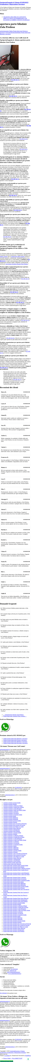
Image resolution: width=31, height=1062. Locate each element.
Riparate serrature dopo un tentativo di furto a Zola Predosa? (15, 625)
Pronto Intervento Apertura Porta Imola (13, 882)
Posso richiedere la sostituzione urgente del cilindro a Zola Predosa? (15, 689)
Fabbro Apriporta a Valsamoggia (11, 859)
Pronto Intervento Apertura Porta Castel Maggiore (16, 873)
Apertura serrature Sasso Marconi (12, 828)
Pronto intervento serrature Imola (11, 916)
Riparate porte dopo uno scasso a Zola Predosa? (14, 694)
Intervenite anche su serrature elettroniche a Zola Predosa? (14, 683)
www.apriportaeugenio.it (14, 973)
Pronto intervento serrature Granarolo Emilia (14, 915)
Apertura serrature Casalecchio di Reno (13, 807)
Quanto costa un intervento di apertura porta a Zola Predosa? (15, 658)
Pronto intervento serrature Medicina (12, 918)
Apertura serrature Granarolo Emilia (12, 814)
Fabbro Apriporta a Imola (10, 846)
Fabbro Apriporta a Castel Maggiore (12, 838)
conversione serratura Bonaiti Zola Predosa (16, 264)
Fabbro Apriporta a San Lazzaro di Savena (14, 855)
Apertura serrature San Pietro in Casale (13, 826)
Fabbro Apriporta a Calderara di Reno (13, 835)
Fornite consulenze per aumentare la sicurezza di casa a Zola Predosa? (15, 698)
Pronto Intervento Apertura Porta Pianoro (14, 888)
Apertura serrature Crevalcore (11, 813)
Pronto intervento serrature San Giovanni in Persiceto (17, 923)
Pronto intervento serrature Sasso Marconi (14, 928)
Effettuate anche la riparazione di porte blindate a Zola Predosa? (14, 647)
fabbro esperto (3, 256)
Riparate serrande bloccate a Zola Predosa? (13, 663)
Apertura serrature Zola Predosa (11, 831)
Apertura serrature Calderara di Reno (13, 805)
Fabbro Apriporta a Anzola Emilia (12, 832)
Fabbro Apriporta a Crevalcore (11, 843)
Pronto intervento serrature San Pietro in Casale (15, 926)
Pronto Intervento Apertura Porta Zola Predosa (15, 901)
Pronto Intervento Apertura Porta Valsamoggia (15, 900)
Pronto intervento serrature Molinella (12, 919)
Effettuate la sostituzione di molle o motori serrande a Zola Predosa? (15, 668)
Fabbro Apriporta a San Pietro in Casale (13, 856)
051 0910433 (14, 969)
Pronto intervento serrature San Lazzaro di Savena (16, 925)
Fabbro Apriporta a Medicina (10, 847)
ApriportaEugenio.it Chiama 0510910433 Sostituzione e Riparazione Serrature (14, 3)
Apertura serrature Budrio (10, 804)
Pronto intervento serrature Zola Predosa (13, 931)
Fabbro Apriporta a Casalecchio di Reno (13, 837)
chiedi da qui (13, 970)
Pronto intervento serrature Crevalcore (13, 913)
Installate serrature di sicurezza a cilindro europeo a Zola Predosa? (15, 631)
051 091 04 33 (15, 80)
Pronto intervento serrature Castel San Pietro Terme (16, 910)
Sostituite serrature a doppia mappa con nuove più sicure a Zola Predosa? (14, 637)
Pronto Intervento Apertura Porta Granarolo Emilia (16, 880)
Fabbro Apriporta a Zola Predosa (11, 861)
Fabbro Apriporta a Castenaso (11, 841)
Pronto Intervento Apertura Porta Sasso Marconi (15, 898)
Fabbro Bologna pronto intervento (12, 862)
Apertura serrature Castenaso (10, 811)
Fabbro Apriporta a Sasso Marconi (12, 858)
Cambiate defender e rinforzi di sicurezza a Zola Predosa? (14, 704)
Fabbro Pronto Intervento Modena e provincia (15, 741)
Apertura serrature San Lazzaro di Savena (14, 825)
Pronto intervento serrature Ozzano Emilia (14, 921)
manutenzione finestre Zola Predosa (13, 714)
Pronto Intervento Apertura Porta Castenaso (14, 877)
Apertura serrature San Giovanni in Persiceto (15, 823)
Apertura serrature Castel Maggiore (12, 808)
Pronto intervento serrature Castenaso (13, 912)
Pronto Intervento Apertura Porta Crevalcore (14, 879)
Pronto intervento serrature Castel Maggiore (14, 909)
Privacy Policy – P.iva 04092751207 (12, 1058)
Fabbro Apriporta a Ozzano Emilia (12, 850)
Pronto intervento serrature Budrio (12, 904)
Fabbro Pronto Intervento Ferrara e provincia (15, 740)
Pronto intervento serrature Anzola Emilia (14, 903)
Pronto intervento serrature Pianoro (12, 922)
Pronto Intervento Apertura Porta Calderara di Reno (16, 868)
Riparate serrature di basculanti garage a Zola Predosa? (13, 677)
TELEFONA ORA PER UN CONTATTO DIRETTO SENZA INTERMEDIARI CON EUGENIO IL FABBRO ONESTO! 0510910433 (16, 18)
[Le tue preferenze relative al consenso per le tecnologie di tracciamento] (28, 1059)
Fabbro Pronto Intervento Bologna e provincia (15, 738)
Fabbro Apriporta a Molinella (11, 849)
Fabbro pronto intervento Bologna (12, 864)
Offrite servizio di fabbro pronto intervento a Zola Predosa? (14, 608)
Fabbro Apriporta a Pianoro (10, 852)
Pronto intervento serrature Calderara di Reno (15, 906)
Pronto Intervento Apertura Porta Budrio (13, 867)
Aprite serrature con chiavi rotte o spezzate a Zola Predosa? (14, 710)
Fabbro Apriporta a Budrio (10, 834)
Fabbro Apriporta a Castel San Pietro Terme (14, 840)
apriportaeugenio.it (5, 749)
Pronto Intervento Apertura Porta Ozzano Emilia (15, 886)
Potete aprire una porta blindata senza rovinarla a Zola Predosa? (14, 620)
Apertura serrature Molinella (10, 819)
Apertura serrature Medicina (10, 817)
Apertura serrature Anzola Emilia (12, 802)
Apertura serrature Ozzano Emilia (12, 820)
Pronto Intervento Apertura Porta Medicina (14, 883)
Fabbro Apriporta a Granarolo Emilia (13, 844)
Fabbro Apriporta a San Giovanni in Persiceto (15, 853)
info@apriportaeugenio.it (13, 972)
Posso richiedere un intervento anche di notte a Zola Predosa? (15, 652)
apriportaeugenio (4, 31)
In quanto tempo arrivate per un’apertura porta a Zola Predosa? (15, 614)
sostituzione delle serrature (18, 256)
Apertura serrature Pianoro (10, 822)
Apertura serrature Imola (9, 816)
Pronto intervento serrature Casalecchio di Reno (15, 907)
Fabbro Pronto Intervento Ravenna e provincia (15, 743)
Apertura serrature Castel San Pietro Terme (14, 810)
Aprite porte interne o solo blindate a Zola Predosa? (15, 642)
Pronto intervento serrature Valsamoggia (13, 929)
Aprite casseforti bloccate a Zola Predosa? (13, 673)
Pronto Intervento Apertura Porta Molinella (14, 885)
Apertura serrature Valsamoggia (11, 829)
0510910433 (18, 787)
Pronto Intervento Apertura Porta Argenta (14, 716)
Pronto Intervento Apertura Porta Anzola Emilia (15, 865)
